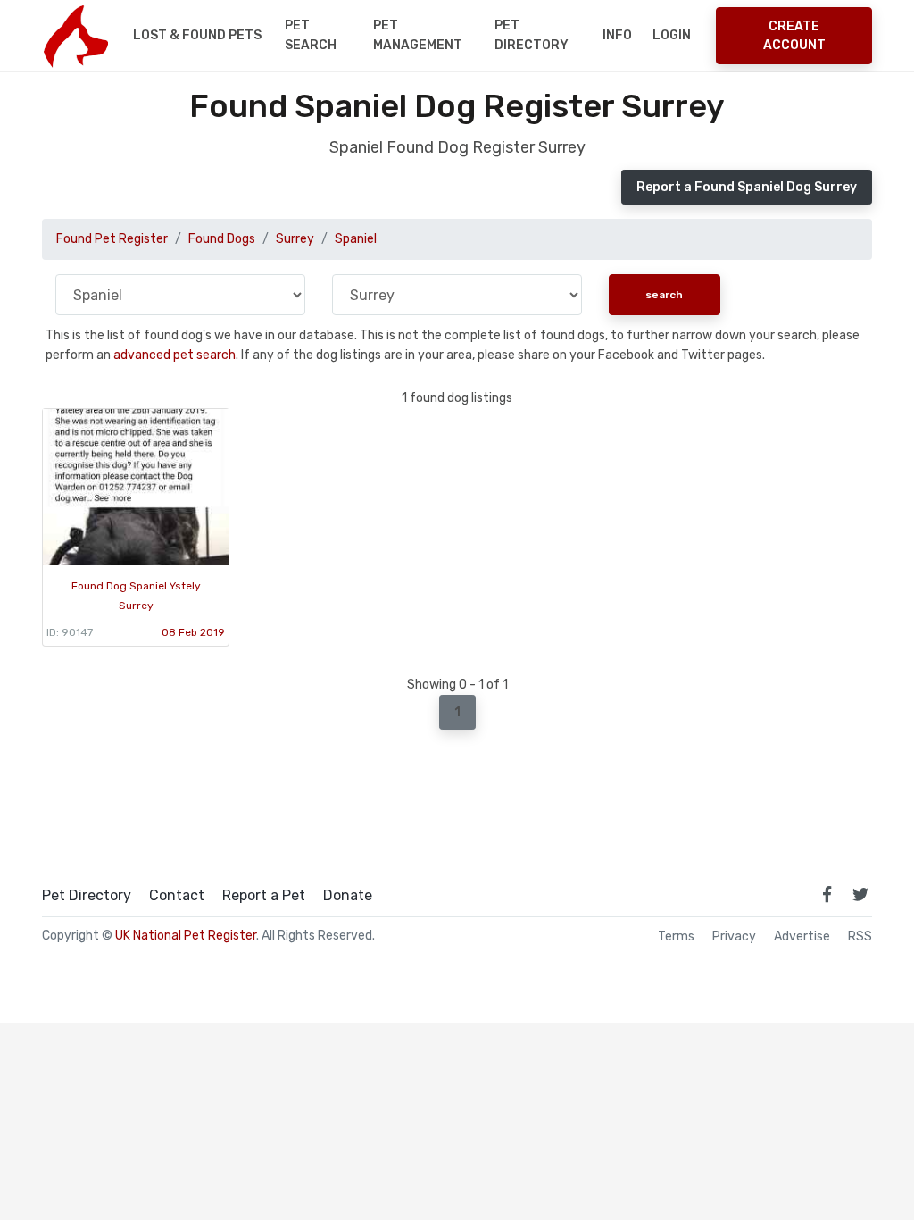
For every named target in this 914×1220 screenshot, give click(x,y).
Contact (176, 895)
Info (617, 35)
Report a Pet (263, 895)
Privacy (734, 937)
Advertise (802, 937)
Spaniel (356, 239)
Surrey (295, 239)
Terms (676, 937)
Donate (347, 895)
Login (671, 35)
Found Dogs (221, 239)
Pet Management (417, 35)
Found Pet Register (112, 239)
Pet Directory (531, 35)
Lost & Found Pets (197, 35)
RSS (860, 937)
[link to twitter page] (860, 894)
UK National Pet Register (185, 935)
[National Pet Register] (75, 36)
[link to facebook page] (826, 894)
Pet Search (311, 35)
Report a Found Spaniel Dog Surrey (746, 187)
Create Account (794, 36)
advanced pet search (174, 355)
